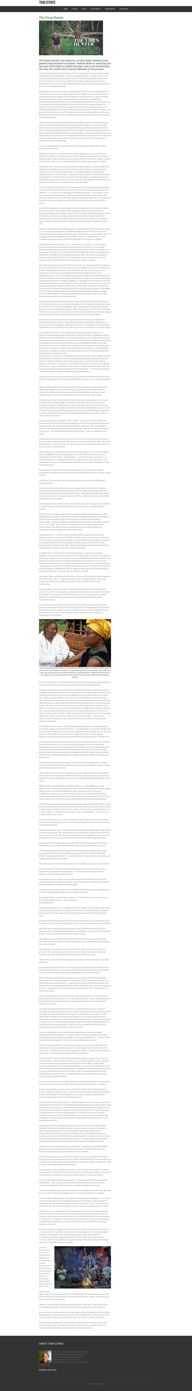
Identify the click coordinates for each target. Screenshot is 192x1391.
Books (84, 9)
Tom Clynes (60, 3)
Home (65, 9)
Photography (96, 9)
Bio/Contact (124, 9)
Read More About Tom (47, 1370)
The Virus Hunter (51, 17)
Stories (74, 9)
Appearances (110, 9)
